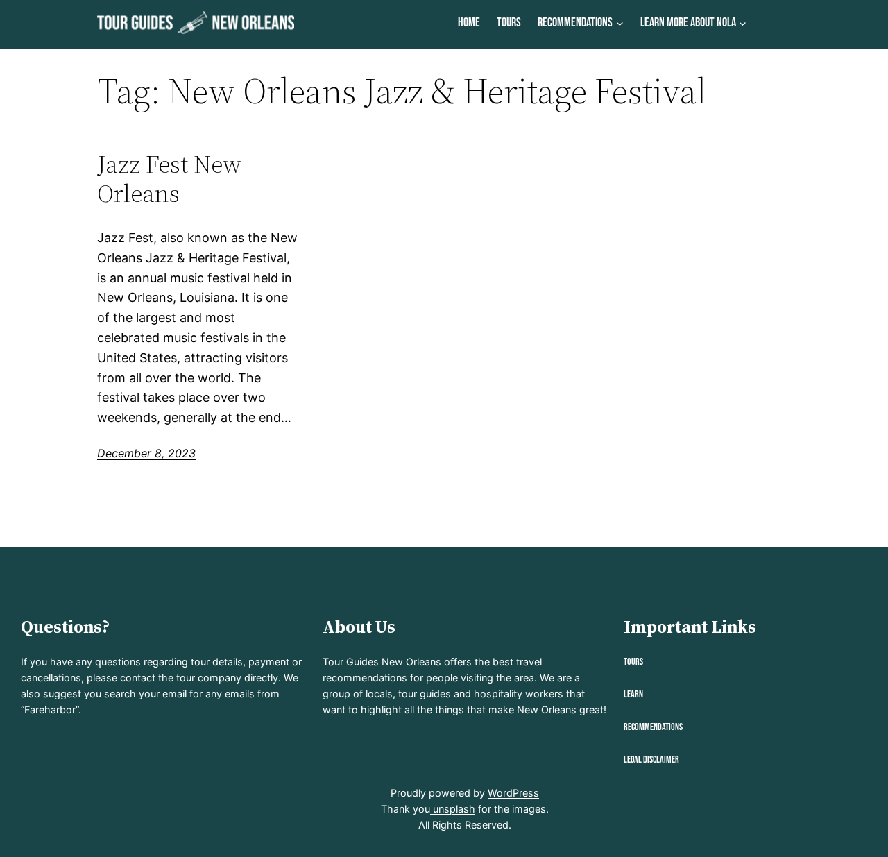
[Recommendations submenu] (620, 23)
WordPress (513, 793)
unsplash (452, 809)
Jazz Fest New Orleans (169, 178)
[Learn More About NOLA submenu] (742, 23)
